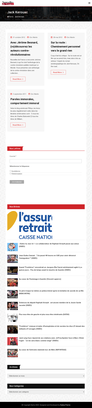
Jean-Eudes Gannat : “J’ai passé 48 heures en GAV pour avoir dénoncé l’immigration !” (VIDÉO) (47, 256)
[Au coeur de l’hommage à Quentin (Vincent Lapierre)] (12, 282)
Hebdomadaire (16, 174)
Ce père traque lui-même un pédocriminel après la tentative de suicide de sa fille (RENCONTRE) (51, 292)
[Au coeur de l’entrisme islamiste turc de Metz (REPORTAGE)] (12, 353)
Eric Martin (33, 37)
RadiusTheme (65, 405)
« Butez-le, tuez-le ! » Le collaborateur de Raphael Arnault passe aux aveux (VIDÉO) (49, 245)
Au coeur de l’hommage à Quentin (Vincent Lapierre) (40, 279)
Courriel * (13, 156)
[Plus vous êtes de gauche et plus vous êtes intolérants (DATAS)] (12, 318)
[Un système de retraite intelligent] (29, 225)
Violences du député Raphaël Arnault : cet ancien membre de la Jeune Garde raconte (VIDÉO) (50, 304)
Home (11, 17)
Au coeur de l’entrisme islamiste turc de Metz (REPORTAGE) (42, 350)
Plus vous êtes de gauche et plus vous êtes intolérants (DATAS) (44, 314)
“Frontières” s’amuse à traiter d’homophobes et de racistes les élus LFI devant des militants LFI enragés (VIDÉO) (52, 327)
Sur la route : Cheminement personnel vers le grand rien (65, 46)
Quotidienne (15, 171)
